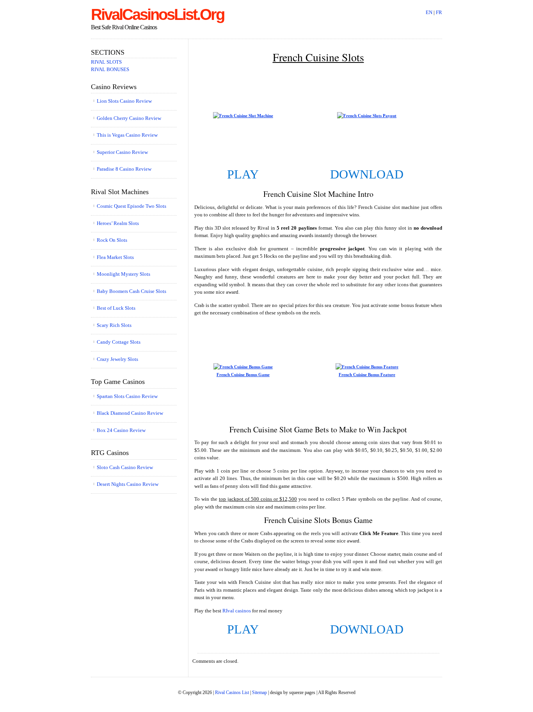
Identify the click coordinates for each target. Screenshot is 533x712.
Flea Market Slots (115, 257)
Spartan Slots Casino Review (127, 396)
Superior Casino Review (122, 152)
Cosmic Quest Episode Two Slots (131, 206)
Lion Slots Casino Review (124, 101)
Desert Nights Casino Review (127, 484)
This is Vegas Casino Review (127, 135)
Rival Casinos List (232, 692)
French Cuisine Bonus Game (243, 374)
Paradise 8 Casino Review (124, 169)
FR (439, 12)
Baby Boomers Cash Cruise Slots (131, 291)
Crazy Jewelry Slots (117, 359)
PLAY (243, 174)
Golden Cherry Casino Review (129, 118)
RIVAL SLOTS (106, 62)
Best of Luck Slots (116, 308)
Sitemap (259, 692)
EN (429, 12)
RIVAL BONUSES (110, 69)
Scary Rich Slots (114, 325)
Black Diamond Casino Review (130, 413)
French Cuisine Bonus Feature (367, 374)
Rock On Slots (112, 240)
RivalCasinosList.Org (157, 14)
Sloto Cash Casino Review (125, 467)
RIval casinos (236, 611)
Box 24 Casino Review (121, 430)
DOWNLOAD (366, 174)
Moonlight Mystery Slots (123, 274)
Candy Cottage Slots (118, 342)
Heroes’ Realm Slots (118, 223)
